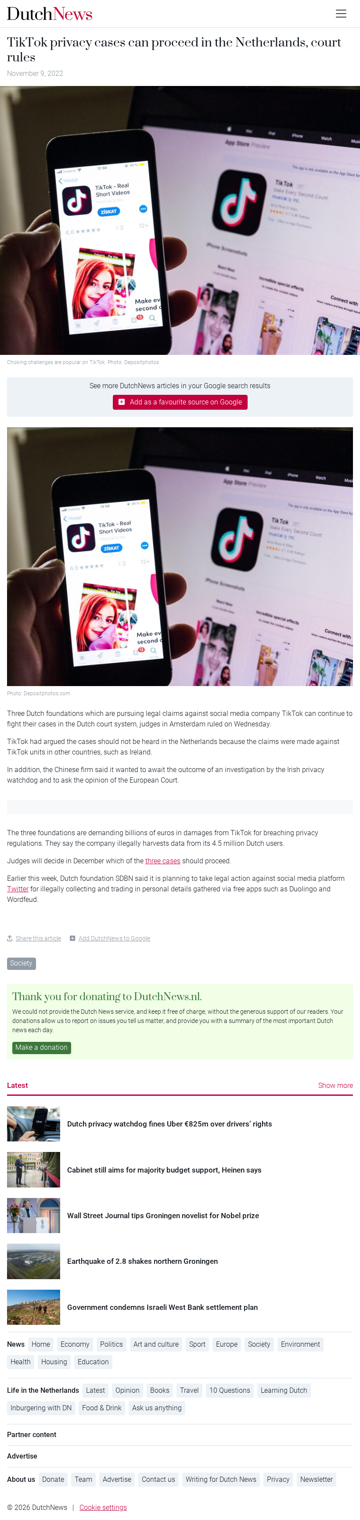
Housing (54, 1362)
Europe (227, 1344)
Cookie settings (103, 1507)
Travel (189, 1390)
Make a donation (41, 1047)
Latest (17, 1085)
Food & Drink (102, 1408)
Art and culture (156, 1344)
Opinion (127, 1390)
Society (21, 963)
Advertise (117, 1479)
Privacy (278, 1479)
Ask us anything (157, 1408)
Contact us (158, 1479)
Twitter (18, 889)
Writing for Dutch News (221, 1479)
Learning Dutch (284, 1390)
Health (21, 1362)
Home (41, 1344)
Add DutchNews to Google (114, 938)
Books (159, 1390)
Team (83, 1479)
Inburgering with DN (41, 1408)
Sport (197, 1344)
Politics (111, 1344)
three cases (162, 861)
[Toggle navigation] (341, 13)
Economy (75, 1344)
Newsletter (316, 1479)
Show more (335, 1085)
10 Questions (229, 1390)
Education (93, 1362)
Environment (300, 1344)
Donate (53, 1479)
